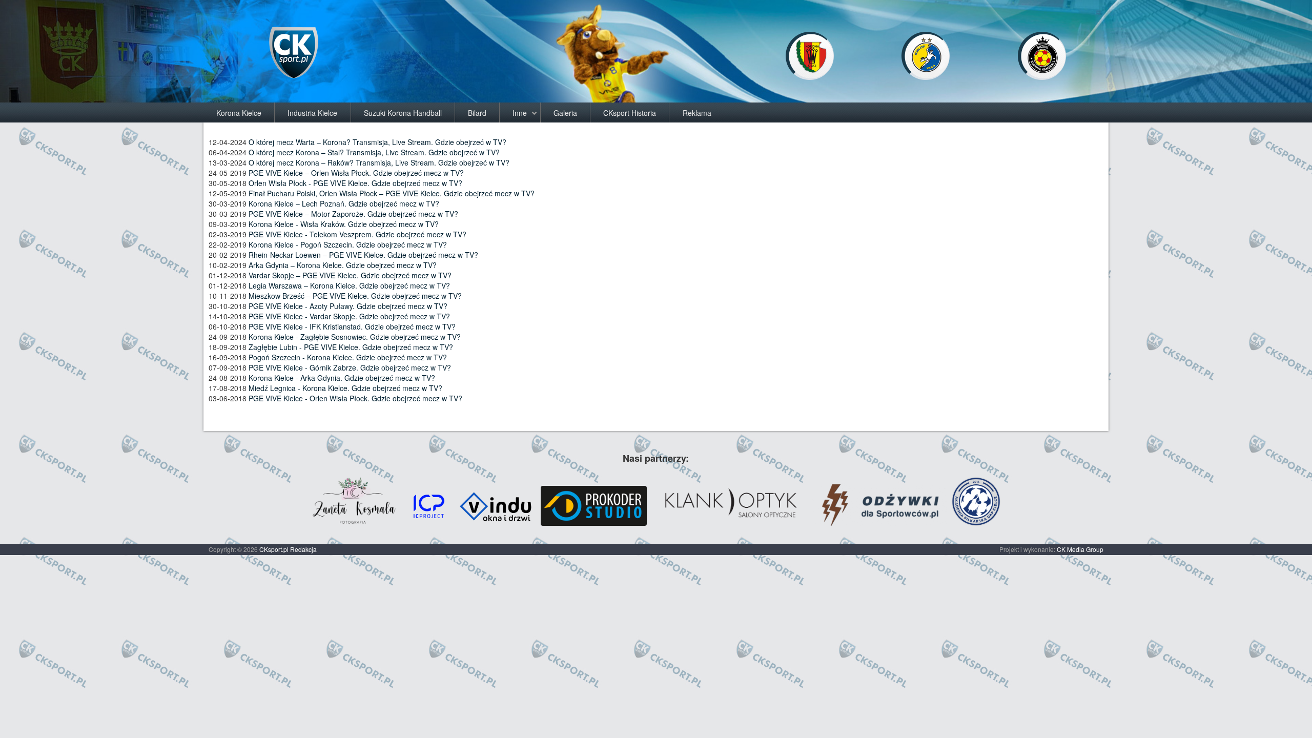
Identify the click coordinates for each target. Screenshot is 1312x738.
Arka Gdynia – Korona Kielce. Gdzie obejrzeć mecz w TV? (343, 265)
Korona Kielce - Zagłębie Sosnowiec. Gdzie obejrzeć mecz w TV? (355, 337)
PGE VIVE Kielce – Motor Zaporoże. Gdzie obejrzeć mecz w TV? (353, 214)
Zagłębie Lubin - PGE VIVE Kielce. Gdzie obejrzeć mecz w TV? (351, 347)
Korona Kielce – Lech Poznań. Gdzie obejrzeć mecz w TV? (344, 203)
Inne (519, 113)
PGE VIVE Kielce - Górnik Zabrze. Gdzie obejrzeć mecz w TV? (350, 367)
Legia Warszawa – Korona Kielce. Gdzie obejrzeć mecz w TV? (349, 285)
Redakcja (303, 549)
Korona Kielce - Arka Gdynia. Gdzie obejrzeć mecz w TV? (342, 378)
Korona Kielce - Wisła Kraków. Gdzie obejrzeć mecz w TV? (344, 224)
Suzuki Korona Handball (403, 113)
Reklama (697, 113)
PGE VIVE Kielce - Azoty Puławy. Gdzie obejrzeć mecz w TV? (348, 306)
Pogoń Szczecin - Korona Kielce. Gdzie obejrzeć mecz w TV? (348, 357)
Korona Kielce (238, 113)
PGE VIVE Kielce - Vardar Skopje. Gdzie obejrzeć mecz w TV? (349, 316)
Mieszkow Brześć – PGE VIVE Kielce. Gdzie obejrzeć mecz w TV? (355, 296)
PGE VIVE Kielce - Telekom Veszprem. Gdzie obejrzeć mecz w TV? (357, 234)
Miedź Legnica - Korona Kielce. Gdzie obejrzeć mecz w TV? (345, 388)
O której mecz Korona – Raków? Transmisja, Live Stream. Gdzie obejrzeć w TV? (379, 162)
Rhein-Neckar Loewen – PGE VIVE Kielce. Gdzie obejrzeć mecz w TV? (363, 255)
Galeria (565, 113)
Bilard (477, 113)
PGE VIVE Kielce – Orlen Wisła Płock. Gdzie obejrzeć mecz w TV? (356, 173)
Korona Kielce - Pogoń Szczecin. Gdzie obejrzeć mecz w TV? (348, 244)
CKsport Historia (629, 113)
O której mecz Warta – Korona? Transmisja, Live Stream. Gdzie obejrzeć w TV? (377, 142)
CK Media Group (1080, 549)
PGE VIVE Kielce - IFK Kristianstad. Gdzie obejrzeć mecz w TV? (352, 326)
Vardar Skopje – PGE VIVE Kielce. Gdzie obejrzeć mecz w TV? (350, 275)
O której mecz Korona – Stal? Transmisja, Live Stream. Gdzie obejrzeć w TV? (374, 152)
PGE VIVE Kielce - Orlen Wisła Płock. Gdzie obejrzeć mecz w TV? (355, 398)
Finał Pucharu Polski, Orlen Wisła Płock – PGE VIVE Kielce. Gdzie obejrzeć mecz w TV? (392, 193)
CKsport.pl (274, 549)
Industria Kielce (312, 113)
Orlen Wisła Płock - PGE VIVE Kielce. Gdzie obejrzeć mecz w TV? (355, 183)
